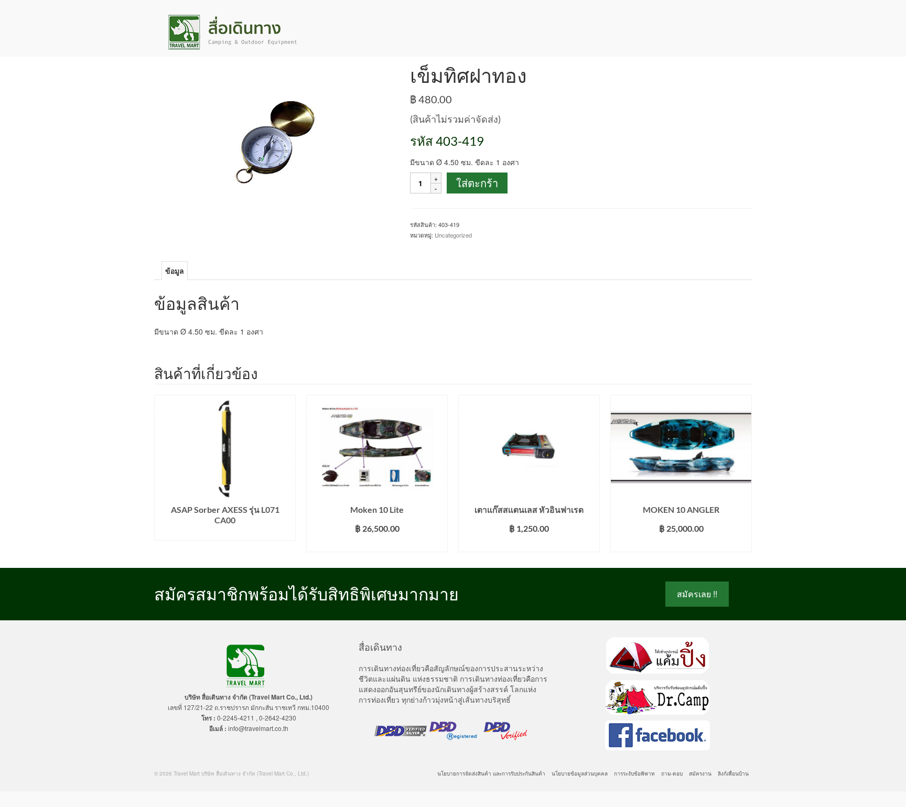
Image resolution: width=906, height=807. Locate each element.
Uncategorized (453, 235)
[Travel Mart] (248, 32)
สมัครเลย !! (697, 594)
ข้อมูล (174, 270)
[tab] (174, 270)
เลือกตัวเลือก (377, 544)
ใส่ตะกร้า (477, 183)
